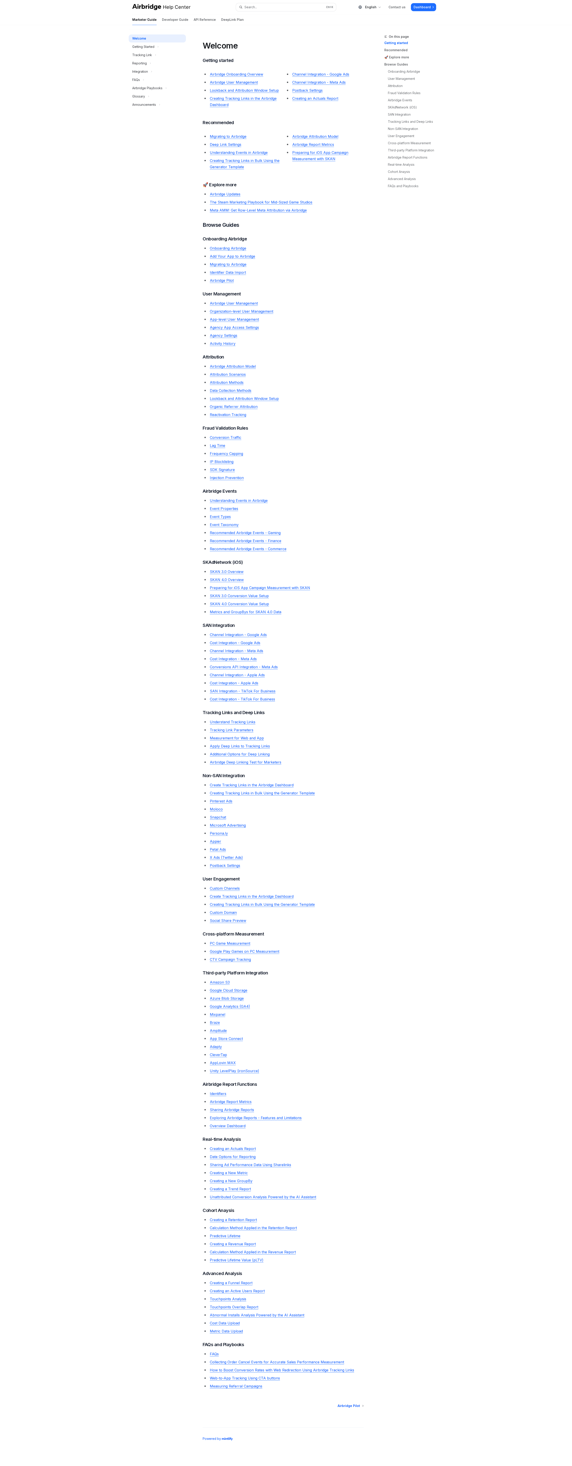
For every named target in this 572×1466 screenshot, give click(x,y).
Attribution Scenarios (228, 374)
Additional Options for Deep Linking (240, 754)
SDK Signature (222, 469)
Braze (215, 1022)
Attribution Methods (227, 382)
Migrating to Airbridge (228, 136)
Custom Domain (223, 912)
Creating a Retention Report (233, 1220)
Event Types (220, 516)
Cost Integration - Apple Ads (234, 683)
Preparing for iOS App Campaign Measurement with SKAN (260, 588)
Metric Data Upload (226, 1331)
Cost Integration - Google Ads (235, 643)
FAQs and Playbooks (403, 186)
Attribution (395, 86)
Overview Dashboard (228, 1126)
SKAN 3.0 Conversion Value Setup (239, 596)
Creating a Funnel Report (231, 1283)
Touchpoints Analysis (228, 1299)
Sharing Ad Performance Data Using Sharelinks (250, 1165)
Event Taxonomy (224, 524)
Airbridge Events (400, 100)
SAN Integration (399, 114)
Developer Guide (175, 19)
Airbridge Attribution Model (315, 136)
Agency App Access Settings (234, 327)
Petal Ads (218, 849)
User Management (401, 79)
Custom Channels (225, 888)
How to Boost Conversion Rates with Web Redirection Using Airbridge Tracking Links (282, 1370)
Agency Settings (223, 335)
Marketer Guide (144, 19)
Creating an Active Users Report (237, 1291)
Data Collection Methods (230, 390)
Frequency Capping (226, 453)
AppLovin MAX (223, 1063)
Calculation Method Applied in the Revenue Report (253, 1252)
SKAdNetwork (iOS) (402, 107)
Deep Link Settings (225, 144)
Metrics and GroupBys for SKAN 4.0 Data (245, 612)
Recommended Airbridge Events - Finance (245, 541)
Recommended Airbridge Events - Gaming (245, 532)
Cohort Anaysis (399, 172)
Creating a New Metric (229, 1173)
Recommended (396, 50)
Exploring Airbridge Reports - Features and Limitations (256, 1118)
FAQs (214, 1354)
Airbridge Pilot (222, 280)
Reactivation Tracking (228, 414)
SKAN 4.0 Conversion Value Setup (239, 604)
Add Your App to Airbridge (232, 256)
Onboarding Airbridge (404, 71)
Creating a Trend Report (230, 1189)
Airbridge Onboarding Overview (236, 74)
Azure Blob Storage (227, 998)
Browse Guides (396, 64)
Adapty (216, 1046)
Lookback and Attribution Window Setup (244, 90)
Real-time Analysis (401, 164)
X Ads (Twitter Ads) (226, 857)
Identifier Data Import (228, 272)
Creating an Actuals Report (315, 98)
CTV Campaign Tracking (230, 959)
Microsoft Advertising (228, 825)
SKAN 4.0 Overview (227, 579)
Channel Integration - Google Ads (320, 74)
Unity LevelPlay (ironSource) (234, 1071)
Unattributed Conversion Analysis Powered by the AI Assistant (263, 1197)
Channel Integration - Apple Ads (237, 675)
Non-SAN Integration (403, 129)
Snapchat (218, 817)
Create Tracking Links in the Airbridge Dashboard (252, 785)
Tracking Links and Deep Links (410, 121)
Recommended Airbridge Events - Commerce (248, 549)
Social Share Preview (228, 920)
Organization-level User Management (241, 311)
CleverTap (218, 1054)
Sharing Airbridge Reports (232, 1109)
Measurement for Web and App (237, 738)
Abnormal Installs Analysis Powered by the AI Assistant (257, 1315)
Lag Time (217, 445)
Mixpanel (217, 1014)
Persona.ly (219, 833)
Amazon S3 (220, 982)
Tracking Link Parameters (231, 730)
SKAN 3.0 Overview (227, 571)
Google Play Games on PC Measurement (244, 951)
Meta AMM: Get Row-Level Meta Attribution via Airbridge (258, 210)
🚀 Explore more (396, 57)
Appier (215, 841)
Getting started (396, 43)
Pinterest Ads (221, 801)
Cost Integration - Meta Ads (233, 659)
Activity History (223, 343)
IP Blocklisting (221, 461)
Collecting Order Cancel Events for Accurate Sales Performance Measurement (277, 1362)
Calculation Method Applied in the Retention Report (253, 1228)
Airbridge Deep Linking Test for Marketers (245, 762)
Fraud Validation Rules (404, 93)
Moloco (216, 809)
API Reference (205, 19)
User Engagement (401, 136)
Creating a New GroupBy (231, 1181)
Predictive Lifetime (225, 1236)
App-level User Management (234, 319)
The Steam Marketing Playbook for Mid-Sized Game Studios (261, 202)
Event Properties (224, 508)
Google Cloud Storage (228, 990)
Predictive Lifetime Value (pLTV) (236, 1260)
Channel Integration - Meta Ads (319, 82)
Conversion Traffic (225, 437)
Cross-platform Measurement (409, 143)
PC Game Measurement (230, 943)
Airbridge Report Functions (407, 157)
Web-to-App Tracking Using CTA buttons (245, 1378)
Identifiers (218, 1093)
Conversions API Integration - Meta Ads (244, 667)
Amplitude (218, 1030)
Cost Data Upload (225, 1323)
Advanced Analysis (402, 179)
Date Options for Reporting (233, 1156)
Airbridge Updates (225, 194)
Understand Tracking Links (232, 722)
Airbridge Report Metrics (313, 144)
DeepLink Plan (232, 19)
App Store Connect (226, 1038)
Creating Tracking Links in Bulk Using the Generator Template (262, 793)
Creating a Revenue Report (233, 1244)
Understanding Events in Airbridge (239, 152)
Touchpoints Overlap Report (234, 1307)
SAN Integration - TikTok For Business (242, 691)
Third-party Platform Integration (411, 150)
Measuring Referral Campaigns (236, 1386)
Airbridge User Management (234, 82)
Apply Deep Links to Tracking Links (240, 746)
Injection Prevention (227, 477)
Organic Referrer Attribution (234, 406)
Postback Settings (307, 90)
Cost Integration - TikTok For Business (242, 699)
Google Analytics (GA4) (230, 1006)
